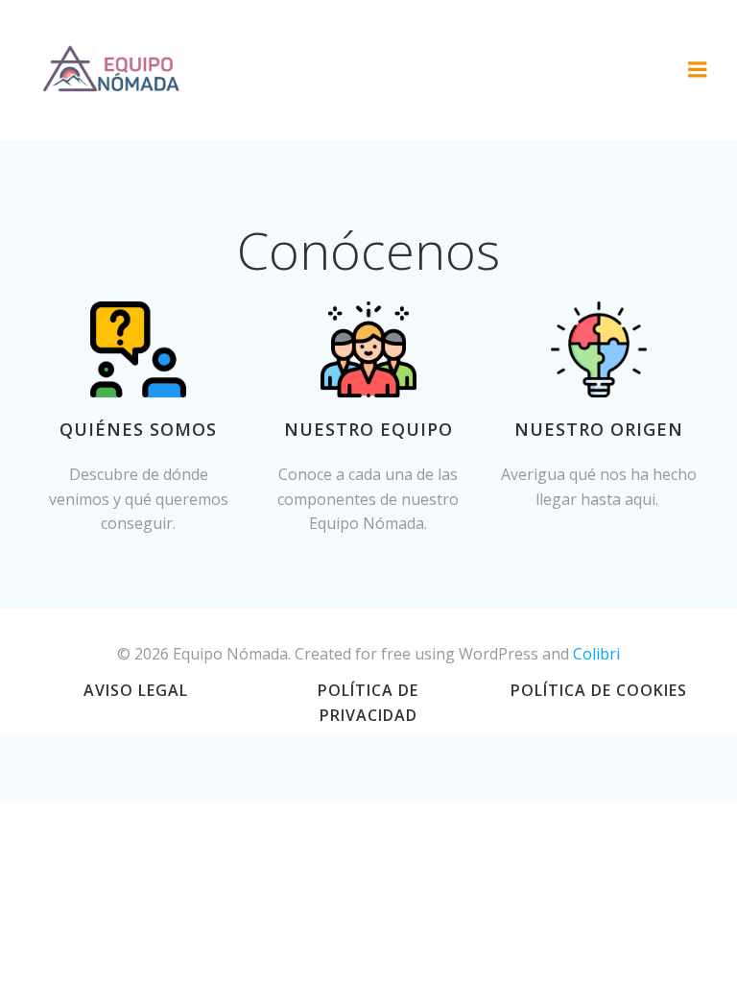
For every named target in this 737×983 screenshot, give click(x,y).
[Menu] (697, 70)
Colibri (596, 653)
